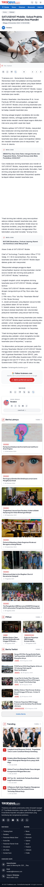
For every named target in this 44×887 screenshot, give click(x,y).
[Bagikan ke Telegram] (11, 72)
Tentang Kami (7, 831)
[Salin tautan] (15, 72)
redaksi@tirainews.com (14, 871)
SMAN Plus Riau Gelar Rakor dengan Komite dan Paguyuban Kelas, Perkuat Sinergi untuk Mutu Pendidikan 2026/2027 (21, 156)
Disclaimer (6, 847)
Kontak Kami (7, 853)
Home (5, 12)
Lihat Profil (21, 410)
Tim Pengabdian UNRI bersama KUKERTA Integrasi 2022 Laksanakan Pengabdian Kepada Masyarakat (21, 607)
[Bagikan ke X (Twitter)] (24, 392)
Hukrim (40, 7)
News (14, 7)
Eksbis (5, 635)
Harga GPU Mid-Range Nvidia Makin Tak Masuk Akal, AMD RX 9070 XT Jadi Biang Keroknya (27, 656)
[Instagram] (15, 405)
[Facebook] (11, 405)
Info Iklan (6, 850)
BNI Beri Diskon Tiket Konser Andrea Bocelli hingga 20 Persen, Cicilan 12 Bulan (11, 640)
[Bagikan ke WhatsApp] (7, 72)
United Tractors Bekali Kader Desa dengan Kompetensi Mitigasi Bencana (23, 770)
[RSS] (27, 820)
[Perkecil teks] (32, 72)
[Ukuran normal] (36, 72)
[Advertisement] (22, 198)
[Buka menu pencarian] (32, 2)
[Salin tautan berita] (33, 392)
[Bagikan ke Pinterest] (28, 392)
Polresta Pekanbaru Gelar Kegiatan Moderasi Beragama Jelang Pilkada (19, 543)
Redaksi (9, 27)
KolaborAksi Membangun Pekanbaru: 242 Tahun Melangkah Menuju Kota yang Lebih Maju (23, 760)
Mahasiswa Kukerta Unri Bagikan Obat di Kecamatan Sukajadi (18, 575)
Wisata (17, 672)
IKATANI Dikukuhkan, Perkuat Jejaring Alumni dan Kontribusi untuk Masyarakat (20, 243)
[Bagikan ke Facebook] (3, 72)
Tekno (17, 660)
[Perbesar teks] (40, 72)
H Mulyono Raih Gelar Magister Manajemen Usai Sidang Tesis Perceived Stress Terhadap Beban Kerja (23, 789)
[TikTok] (26, 405)
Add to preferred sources (23, 380)
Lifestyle (28, 850)
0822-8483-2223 (12, 877)
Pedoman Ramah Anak (10, 844)
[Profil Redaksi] (6, 403)
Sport (17, 684)
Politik (28, 853)
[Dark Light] (36, 2)
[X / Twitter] (17, 820)
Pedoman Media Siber (10, 837)
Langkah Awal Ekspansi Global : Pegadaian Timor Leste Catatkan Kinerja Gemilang (23, 750)
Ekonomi (31, 7)
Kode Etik (6, 840)
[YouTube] (22, 405)
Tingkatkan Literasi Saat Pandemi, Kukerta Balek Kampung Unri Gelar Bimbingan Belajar (21, 511)
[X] (19, 405)
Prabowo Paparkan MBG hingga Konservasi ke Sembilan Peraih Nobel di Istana (32, 641)
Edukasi (22, 7)
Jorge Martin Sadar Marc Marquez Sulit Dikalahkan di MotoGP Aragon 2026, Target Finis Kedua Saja (27, 680)
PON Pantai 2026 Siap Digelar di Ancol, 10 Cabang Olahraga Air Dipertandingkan (28, 668)
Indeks (38, 419)
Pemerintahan (29, 635)
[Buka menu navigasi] (40, 2)
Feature (28, 847)
